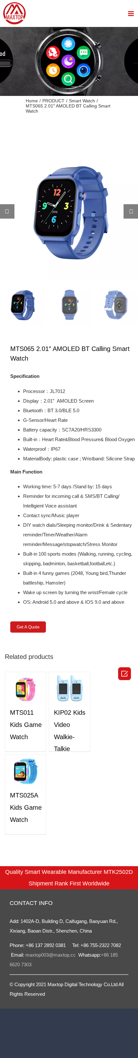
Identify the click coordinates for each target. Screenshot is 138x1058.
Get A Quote (28, 627)
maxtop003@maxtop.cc (51, 955)
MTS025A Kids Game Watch (26, 807)
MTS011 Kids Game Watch (26, 724)
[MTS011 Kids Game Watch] (25, 689)
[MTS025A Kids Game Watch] (25, 772)
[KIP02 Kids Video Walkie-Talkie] (69, 689)
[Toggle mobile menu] (131, 13)
